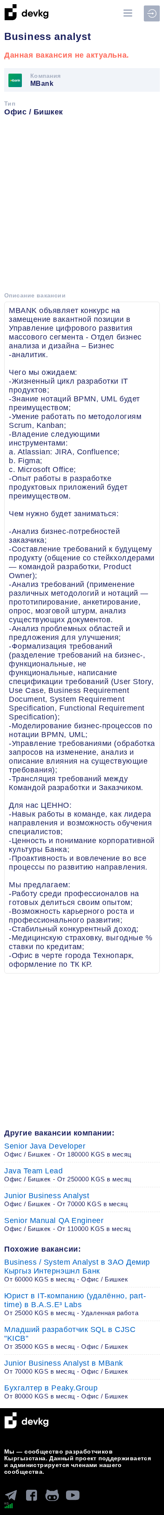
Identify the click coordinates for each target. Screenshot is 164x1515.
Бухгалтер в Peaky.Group (66, 1392)
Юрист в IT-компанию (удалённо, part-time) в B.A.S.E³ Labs (75, 1304)
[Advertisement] (82, 207)
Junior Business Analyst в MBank (66, 1367)
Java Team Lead (68, 1175)
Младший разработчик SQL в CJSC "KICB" (69, 1337)
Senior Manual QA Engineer (67, 1224)
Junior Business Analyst (66, 1199)
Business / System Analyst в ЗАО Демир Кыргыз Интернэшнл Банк (77, 1270)
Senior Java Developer (68, 1150)
